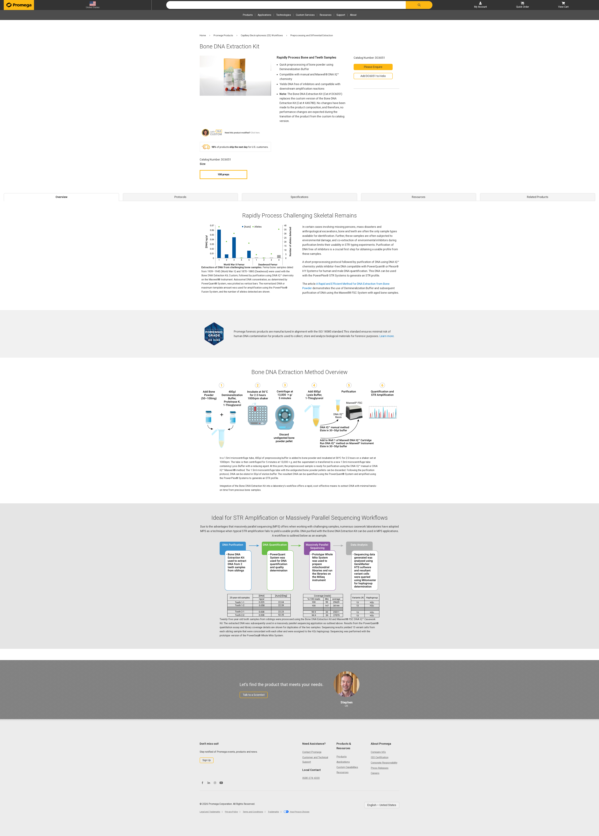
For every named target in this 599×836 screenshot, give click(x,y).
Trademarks (273, 811)
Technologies (283, 14)
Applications (264, 14)
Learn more (387, 336)
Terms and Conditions (253, 811)
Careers (375, 773)
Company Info (378, 752)
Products (248, 14)
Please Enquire (373, 67)
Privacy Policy (231, 811)
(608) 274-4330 (311, 778)
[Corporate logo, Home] (19, 5)
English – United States (381, 805)
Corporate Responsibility (384, 762)
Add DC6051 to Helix (373, 76)
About (353, 14)
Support (340, 14)
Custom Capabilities (347, 767)
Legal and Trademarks (210, 811)
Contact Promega (311, 752)
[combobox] (286, 5)
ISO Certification (379, 757)
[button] (419, 5)
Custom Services (305, 14)
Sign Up (206, 760)
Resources (325, 14)
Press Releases (380, 768)
